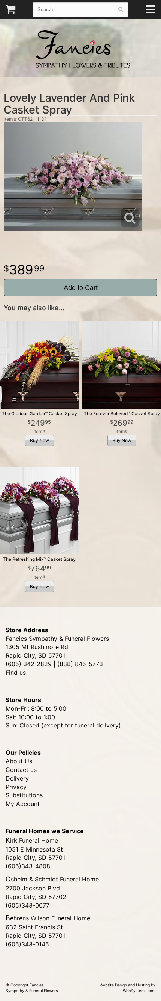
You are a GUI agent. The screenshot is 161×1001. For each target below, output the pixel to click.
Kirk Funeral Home (32, 840)
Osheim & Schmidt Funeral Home (52, 879)
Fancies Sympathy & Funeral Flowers (80, 48)
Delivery (17, 778)
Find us (16, 672)
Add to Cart (81, 287)
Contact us (21, 769)
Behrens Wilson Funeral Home (48, 918)
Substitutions (24, 795)
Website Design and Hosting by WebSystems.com (127, 988)
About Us (19, 761)
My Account (23, 803)
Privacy (16, 787)
